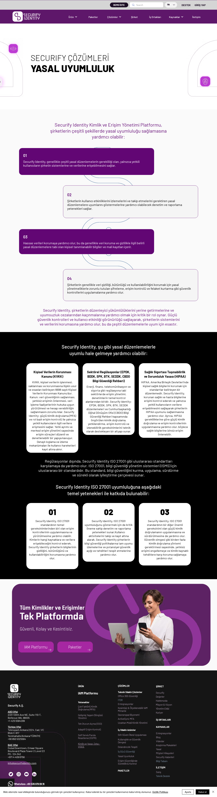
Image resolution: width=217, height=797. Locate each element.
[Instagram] (19, 774)
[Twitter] (11, 774)
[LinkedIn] (34, 774)
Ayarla (188, 792)
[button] (72, 17)
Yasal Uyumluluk (126, 756)
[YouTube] (26, 774)
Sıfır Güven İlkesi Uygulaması (132, 734)
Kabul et (202, 792)
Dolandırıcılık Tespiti (127, 746)
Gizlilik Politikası (160, 792)
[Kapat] (213, 791)
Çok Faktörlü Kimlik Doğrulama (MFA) (87, 708)
